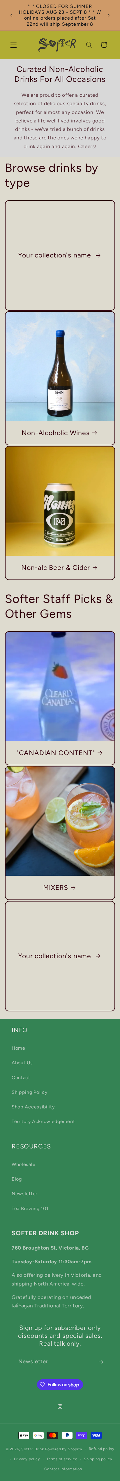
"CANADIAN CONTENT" (56, 753)
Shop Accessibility (33, 1107)
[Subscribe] (100, 1361)
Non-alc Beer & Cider (55, 567)
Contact (21, 1077)
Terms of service (62, 1459)
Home (18, 1048)
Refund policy (101, 1449)
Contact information (63, 1469)
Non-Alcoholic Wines (56, 433)
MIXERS (55, 887)
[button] (13, 44)
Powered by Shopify (63, 1449)
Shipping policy (98, 1459)
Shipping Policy (29, 1092)
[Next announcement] (108, 15)
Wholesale (23, 1164)
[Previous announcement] (11, 15)
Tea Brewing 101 (30, 1208)
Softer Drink (32, 1449)
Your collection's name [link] (55, 255)
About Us (22, 1062)
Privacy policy (27, 1459)
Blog (17, 1179)
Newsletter (24, 1193)
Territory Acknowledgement (43, 1121)
